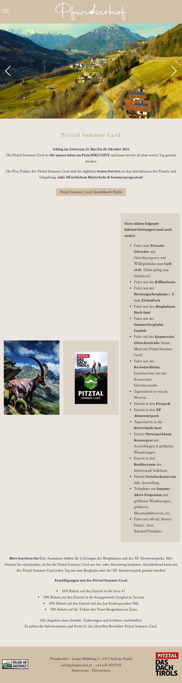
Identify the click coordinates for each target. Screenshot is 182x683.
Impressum (80, 670)
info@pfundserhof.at (76, 665)
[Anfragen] (172, 11)
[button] (8, 71)
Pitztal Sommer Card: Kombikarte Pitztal (91, 192)
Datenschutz (101, 670)
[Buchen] (177, 11)
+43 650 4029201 (108, 665)
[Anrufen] (167, 11)
